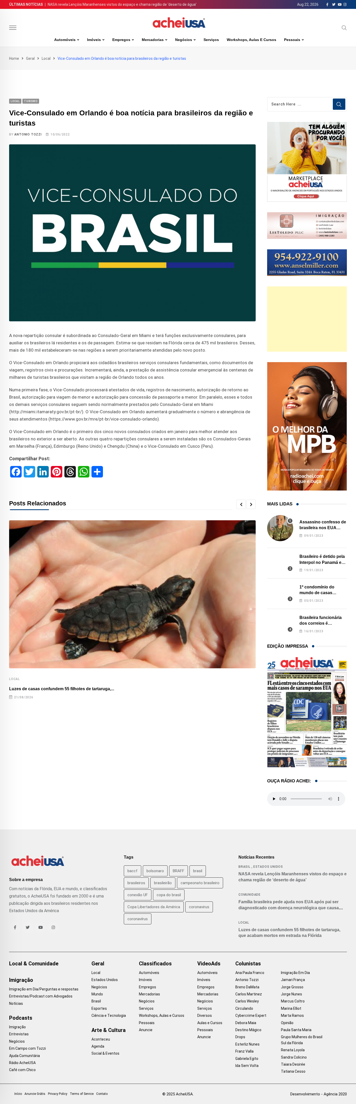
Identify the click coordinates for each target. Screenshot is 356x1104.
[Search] (344, 28)
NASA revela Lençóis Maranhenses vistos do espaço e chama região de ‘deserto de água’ (122, 4)
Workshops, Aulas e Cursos (251, 40)
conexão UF (137, 895)
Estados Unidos (268, 867)
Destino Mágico (248, 1030)
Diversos (204, 1015)
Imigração (21, 980)
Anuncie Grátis (34, 1094)
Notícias (16, 1003)
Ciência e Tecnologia (108, 1015)
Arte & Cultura (108, 1030)
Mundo (97, 994)
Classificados (155, 963)
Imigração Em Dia (295, 973)
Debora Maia (245, 1023)
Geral (30, 58)
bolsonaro (155, 871)
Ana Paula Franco (249, 973)
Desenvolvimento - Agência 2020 (318, 1094)
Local (46, 58)
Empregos (121, 40)
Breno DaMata (247, 987)
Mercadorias (153, 40)
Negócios (183, 40)
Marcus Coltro (293, 1001)
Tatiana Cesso (293, 1071)
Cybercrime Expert (250, 1015)
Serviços (211, 40)
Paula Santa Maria (296, 1030)
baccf (132, 871)
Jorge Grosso (292, 987)
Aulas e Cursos (209, 1023)
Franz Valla (244, 1051)
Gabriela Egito (246, 1058)
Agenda (97, 1046)
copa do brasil (169, 895)
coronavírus (137, 919)
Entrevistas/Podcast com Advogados (40, 996)
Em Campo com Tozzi (27, 1048)
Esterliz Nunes (247, 1044)
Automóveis (65, 40)
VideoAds (208, 963)
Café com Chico (22, 1070)
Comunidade (249, 894)
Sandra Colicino (294, 1057)
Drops (240, 1037)
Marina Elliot (291, 1008)
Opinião (287, 1023)
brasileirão (163, 883)
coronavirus (199, 907)
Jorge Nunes (291, 994)
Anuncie (145, 1030)
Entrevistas (19, 1034)
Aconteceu (100, 1039)
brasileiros (136, 883)
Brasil (244, 867)
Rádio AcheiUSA (22, 1063)
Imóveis (94, 40)
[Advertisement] (307, 319)
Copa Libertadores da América (153, 907)
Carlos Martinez (248, 994)
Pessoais (292, 40)
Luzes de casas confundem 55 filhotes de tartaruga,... (61, 689)
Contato (102, 1094)
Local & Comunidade (33, 963)
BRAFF (178, 871)
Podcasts (20, 1018)
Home (14, 58)
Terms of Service (82, 1094)
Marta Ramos (292, 1015)
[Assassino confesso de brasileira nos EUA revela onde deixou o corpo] (280, 528)
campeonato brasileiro (200, 883)
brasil (197, 871)
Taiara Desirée (293, 1064)
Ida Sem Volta (247, 1066)
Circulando (244, 1008)
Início (18, 1094)
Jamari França (293, 980)
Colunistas (248, 963)
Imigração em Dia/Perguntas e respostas (43, 989)
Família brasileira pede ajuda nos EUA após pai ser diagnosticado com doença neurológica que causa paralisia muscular (288, 908)
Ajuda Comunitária (24, 1056)
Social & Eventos (105, 1053)
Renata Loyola (293, 1050)
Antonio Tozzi (27, 134)
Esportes (99, 1008)
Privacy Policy (57, 1094)
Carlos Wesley (247, 1001)
